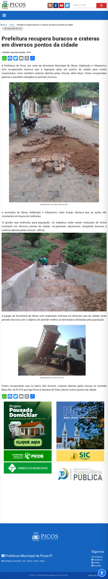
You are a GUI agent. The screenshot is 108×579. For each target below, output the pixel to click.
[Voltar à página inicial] (13, 9)
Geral (12, 25)
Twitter (96, 563)
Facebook (97, 560)
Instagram (98, 557)
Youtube (97, 566)
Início (4, 25)
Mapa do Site (94, 575)
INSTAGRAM (50, 5)
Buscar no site (80, 5)
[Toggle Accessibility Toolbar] (102, 573)
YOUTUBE (62, 5)
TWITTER (68, 5)
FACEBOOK (56, 5)
